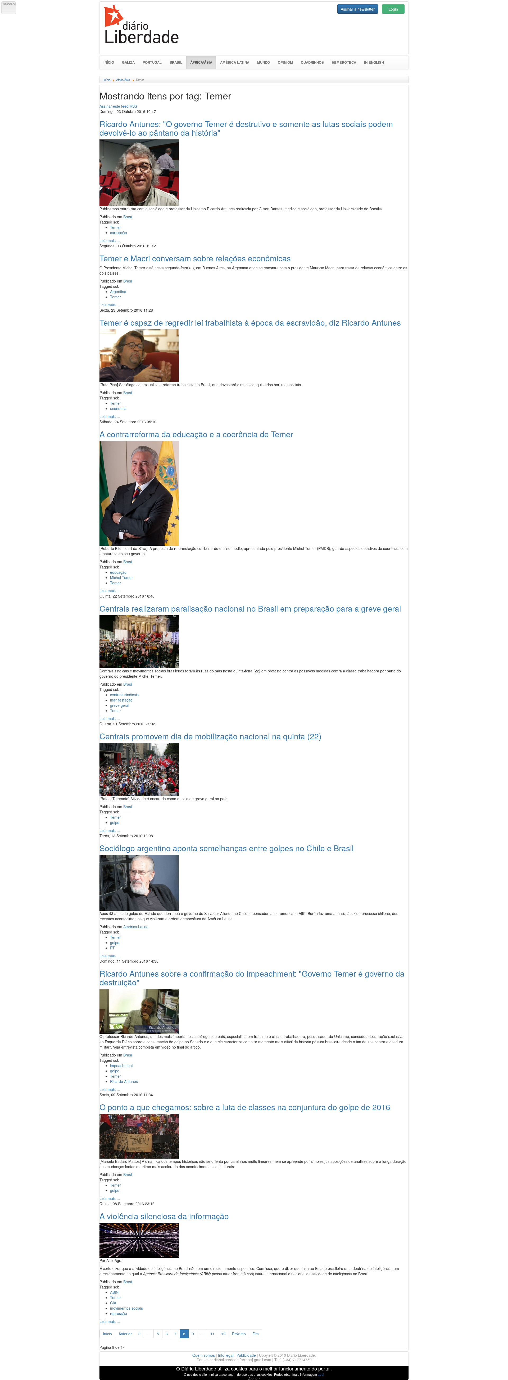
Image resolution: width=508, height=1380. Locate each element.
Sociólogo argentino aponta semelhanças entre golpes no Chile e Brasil (226, 848)
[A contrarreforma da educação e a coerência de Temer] (139, 492)
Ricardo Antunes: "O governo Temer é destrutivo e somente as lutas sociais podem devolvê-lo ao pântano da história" (246, 128)
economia (118, 408)
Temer (115, 227)
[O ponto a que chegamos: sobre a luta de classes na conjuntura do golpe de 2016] (139, 1135)
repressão (118, 1313)
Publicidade (246, 1355)
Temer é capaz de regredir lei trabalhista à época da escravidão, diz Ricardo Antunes (250, 322)
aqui (321, 1374)
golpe (114, 822)
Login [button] (393, 9)
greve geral (119, 705)
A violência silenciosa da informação (164, 1216)
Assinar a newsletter (358, 9)
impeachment (121, 1065)
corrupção (118, 232)
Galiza (128, 62)
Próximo (239, 1333)
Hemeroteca (344, 62)
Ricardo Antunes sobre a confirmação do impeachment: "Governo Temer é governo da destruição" (252, 978)
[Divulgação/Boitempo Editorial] (139, 355)
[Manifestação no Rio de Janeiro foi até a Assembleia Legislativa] (139, 641)
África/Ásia (203, 62)
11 (212, 1333)
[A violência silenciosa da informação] (139, 1239)
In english (374, 62)
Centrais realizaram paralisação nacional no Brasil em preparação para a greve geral (250, 608)
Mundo (263, 62)
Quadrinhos (312, 62)
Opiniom (285, 62)
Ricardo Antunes (124, 1081)
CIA (113, 1302)
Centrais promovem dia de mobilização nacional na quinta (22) (210, 736)
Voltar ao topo (492, 1369)
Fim (255, 1333)
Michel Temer (121, 577)
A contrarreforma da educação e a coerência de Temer (196, 434)
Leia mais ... (109, 240)
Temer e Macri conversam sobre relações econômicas (195, 258)
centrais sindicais (124, 694)
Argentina (118, 291)
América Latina (234, 62)
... (148, 1333)
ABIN (114, 1292)
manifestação (121, 700)
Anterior (125, 1333)
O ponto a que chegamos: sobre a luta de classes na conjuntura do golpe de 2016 (244, 1107)
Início (108, 62)
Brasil (176, 62)
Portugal (152, 62)
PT (112, 947)
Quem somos (203, 1355)
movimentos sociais (126, 1308)
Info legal (225, 1355)
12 (223, 1333)
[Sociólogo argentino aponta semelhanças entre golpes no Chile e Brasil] (139, 882)
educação (118, 572)
